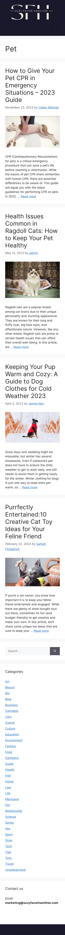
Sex (7, 828)
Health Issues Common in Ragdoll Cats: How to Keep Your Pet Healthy (31, 231)
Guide (9, 764)
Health (9, 769)
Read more (28, 196)
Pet (7, 805)
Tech (8, 846)
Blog (8, 699)
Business (11, 705)
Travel (9, 864)
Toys (8, 858)
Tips (8, 852)
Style (8, 840)
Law (8, 787)
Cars (8, 717)
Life (7, 793)
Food (8, 752)
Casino (10, 722)
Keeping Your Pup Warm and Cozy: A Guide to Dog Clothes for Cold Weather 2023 (31, 381)
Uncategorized (15, 869)
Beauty (10, 687)
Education (12, 734)
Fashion (10, 746)
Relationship (13, 811)
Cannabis (11, 711)
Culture (10, 728)
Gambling (12, 758)
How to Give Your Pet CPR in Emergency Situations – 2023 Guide (30, 85)
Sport (9, 834)
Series (9, 822)
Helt (8, 775)
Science (10, 817)
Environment (14, 740)
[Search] (55, 651)
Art (7, 681)
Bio (7, 693)
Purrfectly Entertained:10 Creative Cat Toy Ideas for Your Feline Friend (28, 521)
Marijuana (12, 799)
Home (9, 781)
